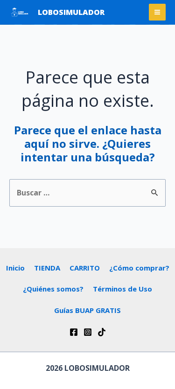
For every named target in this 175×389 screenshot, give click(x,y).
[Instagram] (88, 332)
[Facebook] (74, 332)
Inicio (15, 267)
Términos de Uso (122, 288)
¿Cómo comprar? (139, 267)
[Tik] (102, 332)
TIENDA (47, 267)
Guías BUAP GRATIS (87, 310)
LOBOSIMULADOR (71, 12)
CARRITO (85, 267)
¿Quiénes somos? (53, 288)
